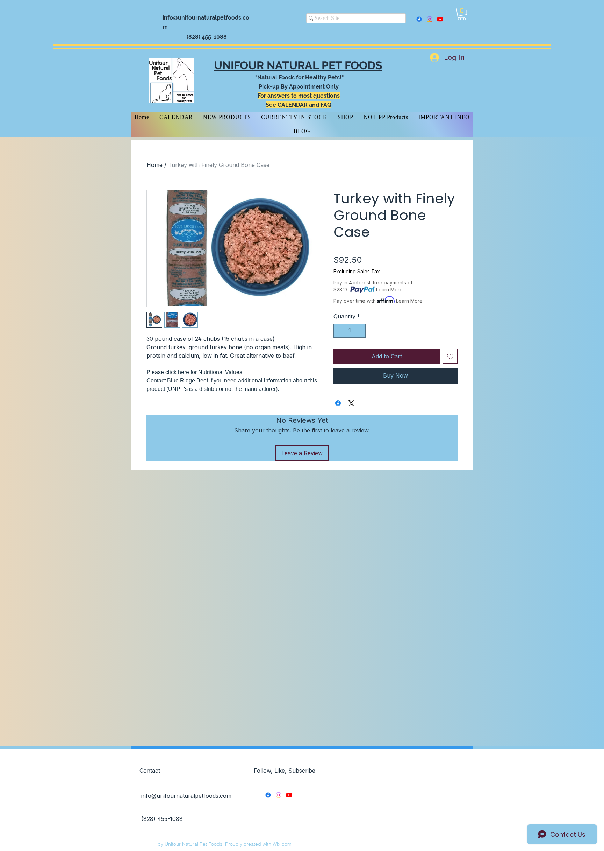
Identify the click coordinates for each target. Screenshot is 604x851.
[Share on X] (351, 403)
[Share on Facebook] (338, 403)
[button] (461, 14)
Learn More (389, 290)
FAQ (326, 104)
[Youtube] (440, 19)
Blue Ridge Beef (188, 381)
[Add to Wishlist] (450, 356)
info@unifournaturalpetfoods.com (186, 795)
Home (154, 164)
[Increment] (360, 330)
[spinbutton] (349, 330)
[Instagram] (429, 19)
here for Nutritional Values (210, 372)
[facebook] (419, 19)
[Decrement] (339, 330)
